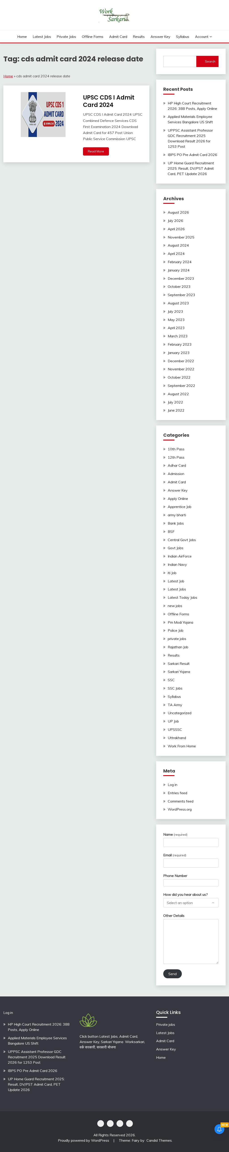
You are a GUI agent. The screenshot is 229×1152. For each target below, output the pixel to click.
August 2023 (178, 303)
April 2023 (176, 327)
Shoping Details (110, 1123)
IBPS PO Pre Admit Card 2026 (192, 154)
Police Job (175, 630)
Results (139, 36)
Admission (176, 473)
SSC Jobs (175, 688)
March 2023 (178, 336)
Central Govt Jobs (182, 540)
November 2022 (181, 369)
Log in (172, 784)
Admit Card (118, 36)
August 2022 (178, 394)
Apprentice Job (179, 506)
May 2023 (176, 319)
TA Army (175, 705)
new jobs (175, 605)
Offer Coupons (120, 1123)
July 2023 (175, 311)
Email (174, 855)
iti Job (172, 573)
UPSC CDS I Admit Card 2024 (108, 101)
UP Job (173, 721)
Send (172, 974)
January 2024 (179, 270)
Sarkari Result (179, 663)
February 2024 (180, 262)
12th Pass (176, 457)
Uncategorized (179, 713)
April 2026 (176, 229)
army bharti (177, 515)
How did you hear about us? (185, 894)
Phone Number (175, 875)
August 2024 (178, 245)
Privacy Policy (100, 1123)
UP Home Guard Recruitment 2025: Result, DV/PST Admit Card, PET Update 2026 (191, 168)
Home (22, 36)
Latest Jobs (42, 36)
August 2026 (178, 212)
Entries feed (177, 793)
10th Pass (176, 449)
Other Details (173, 915)
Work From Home (182, 746)
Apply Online (178, 498)
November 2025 (181, 237)
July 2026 (175, 220)
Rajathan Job (178, 647)
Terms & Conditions (129, 1123)
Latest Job (176, 581)
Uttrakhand (177, 737)
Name (175, 834)
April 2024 (176, 253)
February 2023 (180, 344)
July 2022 (175, 402)
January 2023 (179, 352)
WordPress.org (180, 809)
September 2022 (181, 385)
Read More (96, 151)
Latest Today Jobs (182, 597)
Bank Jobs (176, 523)
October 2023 (179, 286)
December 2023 (181, 278)
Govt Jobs (175, 548)
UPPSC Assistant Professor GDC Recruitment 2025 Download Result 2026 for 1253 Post (37, 1057)
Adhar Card (177, 465)
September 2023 (181, 295)
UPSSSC (175, 729)
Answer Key (160, 36)
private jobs (66, 36)
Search (210, 61)
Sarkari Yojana (179, 671)
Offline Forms (92, 36)
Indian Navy (177, 564)
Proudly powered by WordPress (84, 1140)
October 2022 (179, 377)
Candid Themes (159, 1140)
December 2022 (181, 361)
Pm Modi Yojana (180, 622)
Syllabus (182, 36)
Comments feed (180, 801)
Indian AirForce (180, 556)
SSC (171, 680)
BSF (171, 531)
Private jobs (165, 1024)
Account (201, 36)
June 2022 (176, 410)
